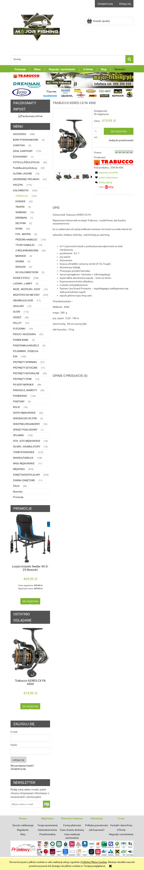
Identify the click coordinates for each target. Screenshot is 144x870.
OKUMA (19, 261)
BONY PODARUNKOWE (25, 139)
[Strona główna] (37, 26)
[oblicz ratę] (106, 188)
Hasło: (14, 744)
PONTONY (18, 401)
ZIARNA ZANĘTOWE (24, 480)
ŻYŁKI (16, 486)
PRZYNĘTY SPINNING (25, 362)
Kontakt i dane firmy (121, 825)
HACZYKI (18, 184)
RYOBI (18, 228)
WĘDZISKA (19, 469)
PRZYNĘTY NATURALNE (26, 373)
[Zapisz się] (46, 804)
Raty (22, 834)
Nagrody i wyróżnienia (121, 834)
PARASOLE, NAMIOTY (25, 390)
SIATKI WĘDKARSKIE (24, 412)
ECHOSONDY (20, 156)
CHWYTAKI (19, 145)
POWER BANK (20, 339)
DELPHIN (20, 223)
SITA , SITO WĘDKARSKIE (26, 440)
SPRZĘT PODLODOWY (25, 429)
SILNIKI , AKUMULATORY (26, 446)
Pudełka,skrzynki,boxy (25, 168)
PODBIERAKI (20, 395)
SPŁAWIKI (18, 435)
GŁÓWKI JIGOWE (22, 173)
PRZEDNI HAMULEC (26, 239)
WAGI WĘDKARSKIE (24, 463)
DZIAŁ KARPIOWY (22, 151)
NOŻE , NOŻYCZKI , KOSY (26, 289)
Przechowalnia (47, 834)
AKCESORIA (19, 134)
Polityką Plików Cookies (94, 862)
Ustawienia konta (47, 829)
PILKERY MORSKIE (23, 384)
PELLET (17, 323)
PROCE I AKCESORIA (24, 334)
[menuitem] (20, 69)
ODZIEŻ (17, 317)
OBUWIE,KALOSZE (23, 300)
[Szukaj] (129, 59)
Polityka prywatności (96, 825)
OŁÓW (16, 311)
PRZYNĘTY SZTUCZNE (25, 367)
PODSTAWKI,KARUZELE (26, 345)
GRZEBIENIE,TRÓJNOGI (26, 179)
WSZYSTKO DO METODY (26, 294)
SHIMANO (21, 212)
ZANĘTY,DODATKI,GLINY (26, 474)
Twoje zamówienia (47, 825)
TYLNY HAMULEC (25, 245)
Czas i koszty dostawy (72, 829)
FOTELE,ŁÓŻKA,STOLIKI (26, 162)
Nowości (17, 491)
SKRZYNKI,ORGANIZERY (26, 424)
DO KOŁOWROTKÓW (26, 272)
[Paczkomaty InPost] (30, 115)
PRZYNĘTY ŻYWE (22, 379)
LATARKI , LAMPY (22, 283)
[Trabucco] (113, 162)
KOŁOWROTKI (21, 190)
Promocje (18, 497)
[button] (91, 176)
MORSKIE (20, 256)
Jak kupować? (96, 829)
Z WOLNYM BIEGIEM (26, 250)
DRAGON (20, 266)
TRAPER (20, 206)
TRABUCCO (21, 195)
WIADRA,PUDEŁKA (23, 457)
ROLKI (16, 407)
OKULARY (18, 306)
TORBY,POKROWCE (23, 452)
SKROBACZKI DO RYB (25, 418)
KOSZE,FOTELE (21, 278)
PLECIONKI (19, 328)
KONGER (20, 201)
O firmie (121, 829)
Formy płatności (72, 825)
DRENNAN (21, 217)
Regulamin (23, 829)
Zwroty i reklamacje (22, 825)
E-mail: (14, 731)
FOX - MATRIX (23, 234)
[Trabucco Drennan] (72, 84)
